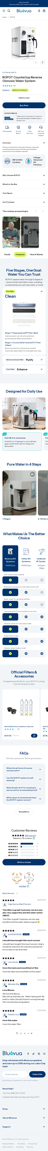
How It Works (36, 254)
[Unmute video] (32, 474)
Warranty (30, 1147)
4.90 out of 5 (30, 835)
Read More (24, 811)
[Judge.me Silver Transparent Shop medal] (29, 877)
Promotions (20, 1147)
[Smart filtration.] (29, 408)
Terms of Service (7, 1147)
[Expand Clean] (24, 307)
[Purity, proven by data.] (29, 406)
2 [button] (20, 1033)
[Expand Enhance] (24, 324)
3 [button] (24, 1033)
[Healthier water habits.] (34, 422)
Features (20, 254)
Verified (22, 886)
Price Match (21, 1144)
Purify (7, 254)
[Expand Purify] (24, 316)
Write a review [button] (24, 862)
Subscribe (37, 1074)
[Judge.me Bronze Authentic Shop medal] (17, 877)
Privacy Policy (32, 1144)
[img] (8, 900)
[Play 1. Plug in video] (19, 492)
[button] (13, 844)
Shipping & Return (8, 1144)
